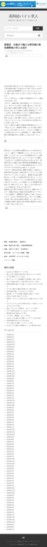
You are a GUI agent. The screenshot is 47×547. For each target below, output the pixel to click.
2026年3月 (10, 335)
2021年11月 (11, 461)
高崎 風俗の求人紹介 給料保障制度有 (18, 245)
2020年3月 (10, 510)
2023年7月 (10, 412)
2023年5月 (10, 417)
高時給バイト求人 (23, 16)
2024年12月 (11, 371)
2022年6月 (10, 444)
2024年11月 (11, 374)
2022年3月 (10, 451)
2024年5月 (10, 388)
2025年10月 (11, 347)
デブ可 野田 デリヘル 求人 (16, 277)
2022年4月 (10, 449)
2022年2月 (10, 454)
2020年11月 (11, 490)
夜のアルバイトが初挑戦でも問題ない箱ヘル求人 (24, 279)
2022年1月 (10, 456)
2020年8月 (10, 498)
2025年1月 (10, 369)
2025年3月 (10, 364)
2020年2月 (10, 512)
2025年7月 (10, 354)
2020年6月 (10, 503)
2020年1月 (10, 515)
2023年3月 (10, 422)
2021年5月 (10, 476)
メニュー (10, 35)
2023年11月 (11, 403)
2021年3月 (10, 481)
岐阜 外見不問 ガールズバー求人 (16, 256)
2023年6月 (10, 415)
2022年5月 (10, 447)
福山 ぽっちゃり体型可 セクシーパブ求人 (22, 308)
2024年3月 (10, 393)
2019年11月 (11, 520)
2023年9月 (10, 408)
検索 (37, 28)
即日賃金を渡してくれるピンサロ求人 (20, 291)
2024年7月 (10, 383)
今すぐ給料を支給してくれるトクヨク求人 (21, 311)
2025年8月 (10, 352)
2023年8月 (10, 410)
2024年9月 (10, 378)
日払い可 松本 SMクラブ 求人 (17, 296)
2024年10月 (11, 376)
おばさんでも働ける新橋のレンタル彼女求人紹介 (24, 325)
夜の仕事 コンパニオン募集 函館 (16, 253)
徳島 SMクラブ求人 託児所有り (16, 249)
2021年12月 (11, 459)
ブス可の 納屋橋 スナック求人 (18, 316)
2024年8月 (10, 381)
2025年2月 (10, 366)
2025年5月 (10, 359)
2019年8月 (10, 527)
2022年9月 (10, 437)
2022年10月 (11, 434)
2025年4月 (10, 361)
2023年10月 (11, 405)
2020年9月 (10, 495)
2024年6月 (10, 386)
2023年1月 (10, 427)
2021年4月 (10, 478)
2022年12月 (11, 430)
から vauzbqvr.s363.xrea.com (13, 50)
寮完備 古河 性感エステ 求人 (17, 313)
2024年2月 (10, 395)
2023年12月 (11, 400)
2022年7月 (10, 442)
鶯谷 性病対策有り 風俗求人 (15, 242)
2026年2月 (10, 337)
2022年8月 (10, 439)
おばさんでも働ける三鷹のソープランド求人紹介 (24, 318)
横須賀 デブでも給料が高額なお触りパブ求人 (23, 294)
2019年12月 (11, 517)
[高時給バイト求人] (23, 537)
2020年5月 (10, 505)
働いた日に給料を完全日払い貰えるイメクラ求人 (24, 274)
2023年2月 (10, 425)
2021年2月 (10, 483)
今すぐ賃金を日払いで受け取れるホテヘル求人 (23, 282)
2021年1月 (10, 486)
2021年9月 (10, 466)
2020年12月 (11, 488)
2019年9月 (10, 524)
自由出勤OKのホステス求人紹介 (18, 320)
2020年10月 (11, 493)
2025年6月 (10, 356)
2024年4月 (10, 391)
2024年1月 (10, 398)
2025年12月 (11, 342)
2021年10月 (11, 464)
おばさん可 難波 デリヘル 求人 (17, 272)
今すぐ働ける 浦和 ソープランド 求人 (20, 323)
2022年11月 (11, 432)
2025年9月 (10, 349)
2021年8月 (10, 468)
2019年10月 (11, 522)
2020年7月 (10, 500)
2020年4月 (10, 507)
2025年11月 (11, 344)
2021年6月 (10, 473)
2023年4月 (10, 420)
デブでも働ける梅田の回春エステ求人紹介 (21, 289)
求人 (13, 260)
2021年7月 (10, 471)
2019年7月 (10, 529)
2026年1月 (10, 339)
